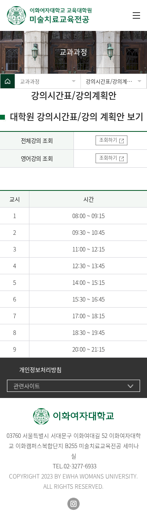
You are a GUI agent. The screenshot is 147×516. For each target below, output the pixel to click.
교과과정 (30, 81)
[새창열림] (73, 504)
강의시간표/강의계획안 (111, 81)
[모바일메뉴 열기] (136, 15)
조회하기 (108, 140)
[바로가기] (50, 15)
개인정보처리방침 (40, 370)
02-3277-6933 (80, 466)
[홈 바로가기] (7, 81)
